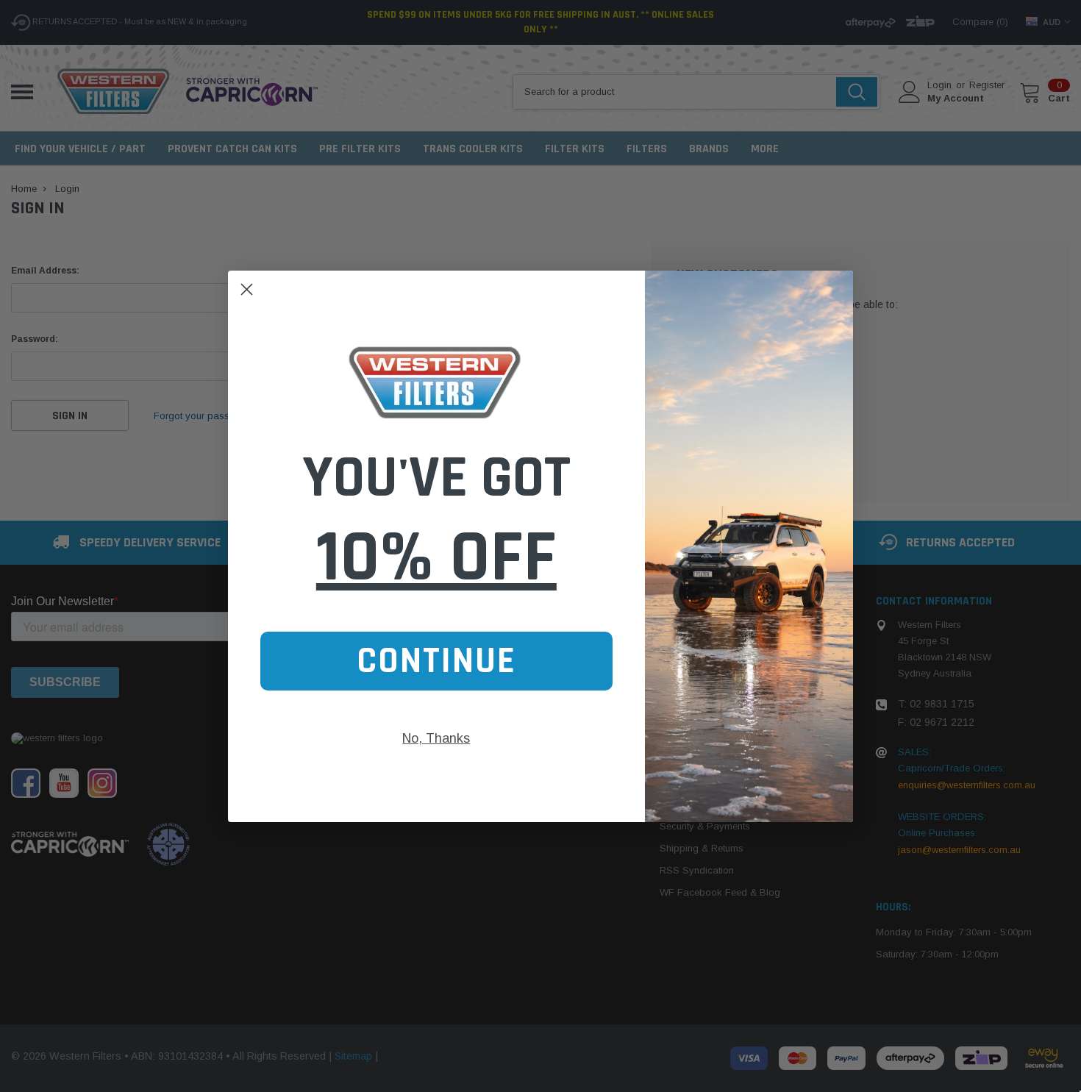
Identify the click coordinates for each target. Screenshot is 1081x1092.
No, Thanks (436, 737)
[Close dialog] (247, 289)
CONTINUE (436, 660)
